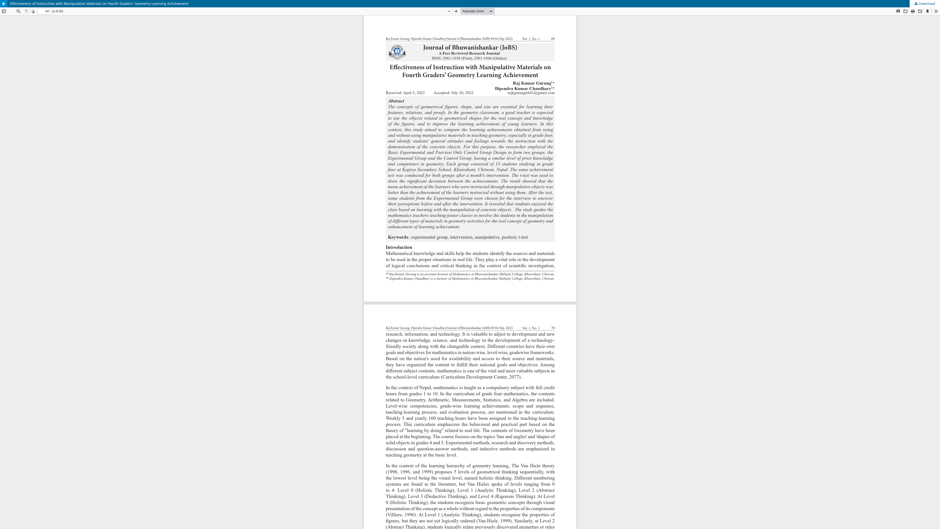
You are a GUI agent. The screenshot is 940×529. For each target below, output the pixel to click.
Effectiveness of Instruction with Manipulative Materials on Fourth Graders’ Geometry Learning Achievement (99, 3)
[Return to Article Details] (3, 3)
